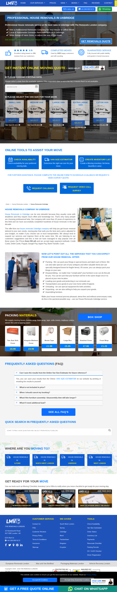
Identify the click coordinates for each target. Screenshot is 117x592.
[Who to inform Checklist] (95, 498)
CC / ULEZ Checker (94, 551)
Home (23, 3)
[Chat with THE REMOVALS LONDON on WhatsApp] (71, 589)
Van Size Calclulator (94, 528)
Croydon (63, 547)
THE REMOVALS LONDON (29, 569)
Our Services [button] (37, 3)
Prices (53, 3)
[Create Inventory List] (58, 498)
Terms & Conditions (39, 539)
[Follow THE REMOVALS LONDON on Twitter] (9, 545)
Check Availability (93, 524)
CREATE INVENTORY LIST (95, 162)
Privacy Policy (91, 575)
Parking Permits (93, 547)
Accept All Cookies (40, 580)
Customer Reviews (39, 532)
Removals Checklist (94, 543)
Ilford (62, 535)
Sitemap (35, 547)
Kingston (63, 543)
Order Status (92, 532)
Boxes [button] (75, 3)
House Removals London (20, 204)
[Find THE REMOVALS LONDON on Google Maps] (13, 545)
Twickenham (64, 539)
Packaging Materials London (72, 564)
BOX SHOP (95, 317)
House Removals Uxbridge (39, 204)
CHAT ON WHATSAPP (91, 589)
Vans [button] (63, 3)
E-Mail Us (10, 538)
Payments (90, 539)
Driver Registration (94, 555)
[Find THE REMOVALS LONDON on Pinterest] (17, 545)
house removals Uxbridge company (34, 229)
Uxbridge (63, 532)
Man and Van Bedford (45, 564)
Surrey (62, 528)
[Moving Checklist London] (22, 498)
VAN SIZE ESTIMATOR (58, 162)
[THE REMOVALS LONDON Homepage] (11, 3)
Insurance (36, 543)
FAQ (34, 528)
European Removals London (17, 564)
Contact (108, 3)
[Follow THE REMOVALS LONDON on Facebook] (6, 545)
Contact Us (36, 524)
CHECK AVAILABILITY (22, 162)
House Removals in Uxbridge (17, 214)
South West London (67, 524)
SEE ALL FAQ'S (58, 412)
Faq (85, 3)
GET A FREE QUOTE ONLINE (31, 589)
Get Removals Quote (96, 41)
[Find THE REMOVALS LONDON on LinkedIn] (21, 545)
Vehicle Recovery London (99, 564)
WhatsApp (106, 9)
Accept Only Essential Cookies (77, 580)
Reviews (96, 3)
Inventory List (92, 535)
